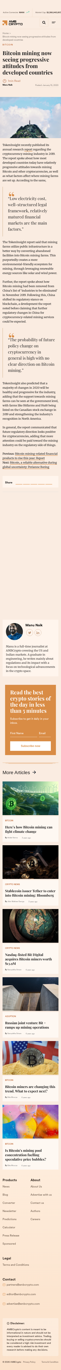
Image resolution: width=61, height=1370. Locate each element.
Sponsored (9, 1244)
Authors (35, 1211)
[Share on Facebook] (19, 481)
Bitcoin (8, 45)
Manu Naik (8, 85)
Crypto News (12, 885)
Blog (5, 1195)
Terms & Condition (50, 1362)
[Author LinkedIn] (38, 632)
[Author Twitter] (29, 632)
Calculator (9, 1227)
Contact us (37, 1203)
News (6, 1186)
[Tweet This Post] (26, 481)
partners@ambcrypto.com (23, 1285)
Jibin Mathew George (15, 902)
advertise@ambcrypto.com (23, 1304)
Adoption (10, 1017)
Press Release (11, 1235)
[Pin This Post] (33, 481)
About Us (36, 1186)
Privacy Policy (29, 1362)
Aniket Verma (12, 838)
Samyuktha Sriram (14, 970)
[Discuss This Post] (48, 481)
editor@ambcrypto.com (21, 1294)
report (28, 149)
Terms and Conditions (16, 1265)
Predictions (9, 1219)
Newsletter (9, 1211)
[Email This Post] (41, 481)
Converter (9, 1203)
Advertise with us (41, 1195)
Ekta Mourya (12, 1097)
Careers (35, 1219)
